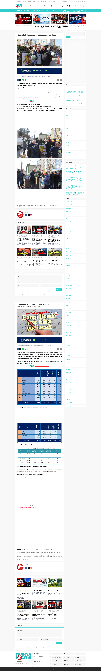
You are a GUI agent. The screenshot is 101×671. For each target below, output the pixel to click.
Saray (52, 203)
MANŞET (22, 235)
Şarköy (50, 555)
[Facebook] (72, 1)
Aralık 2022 (68, 349)
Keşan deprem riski (25, 553)
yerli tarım (25, 206)
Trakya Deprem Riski (41, 557)
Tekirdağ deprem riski (41, 556)
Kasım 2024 (68, 271)
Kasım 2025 (68, 231)
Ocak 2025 (68, 265)
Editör (26, 212)
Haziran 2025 (69, 248)
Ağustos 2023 (69, 322)
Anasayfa (20, 306)
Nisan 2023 (68, 335)
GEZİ (67, 128)
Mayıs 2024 (68, 292)
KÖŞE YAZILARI (69, 135)
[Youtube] (78, 1)
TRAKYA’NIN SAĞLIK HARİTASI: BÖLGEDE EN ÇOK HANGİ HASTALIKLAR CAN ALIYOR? (75, 92)
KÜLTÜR (67, 138)
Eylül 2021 (68, 399)
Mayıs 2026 (68, 211)
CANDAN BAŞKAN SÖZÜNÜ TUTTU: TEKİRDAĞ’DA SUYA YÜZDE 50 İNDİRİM (24, 26)
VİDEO (67, 155)
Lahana (39, 203)
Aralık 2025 (68, 228)
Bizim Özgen (28, 203)
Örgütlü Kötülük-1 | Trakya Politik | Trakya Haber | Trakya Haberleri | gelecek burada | (74, 172)
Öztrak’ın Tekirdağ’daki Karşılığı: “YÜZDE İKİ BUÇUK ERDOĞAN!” (23, 239)
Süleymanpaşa (19, 556)
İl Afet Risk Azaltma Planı (45, 552)
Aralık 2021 (68, 389)
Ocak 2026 (68, 225)
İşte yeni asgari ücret (70, 192)
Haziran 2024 (69, 288)
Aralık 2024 (68, 268)
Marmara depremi (45, 555)
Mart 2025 (68, 258)
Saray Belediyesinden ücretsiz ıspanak (34, 205)
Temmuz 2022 (69, 365)
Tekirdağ (35, 556)
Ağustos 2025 (69, 241)
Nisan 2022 (68, 376)
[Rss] (82, 1)
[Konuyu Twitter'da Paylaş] (20, 80)
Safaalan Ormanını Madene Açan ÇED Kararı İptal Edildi (54, 591)
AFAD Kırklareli (38, 549)
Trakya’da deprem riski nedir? (26, 477)
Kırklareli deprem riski (37, 553)
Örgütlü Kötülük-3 (69, 165)
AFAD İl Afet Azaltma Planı (30, 549)
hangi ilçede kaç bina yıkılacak (24, 552)
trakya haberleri (53, 557)
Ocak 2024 (68, 305)
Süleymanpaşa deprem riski (28, 556)
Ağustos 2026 (69, 201)
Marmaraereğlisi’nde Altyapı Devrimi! (59, 25)
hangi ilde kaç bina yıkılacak (36, 552)
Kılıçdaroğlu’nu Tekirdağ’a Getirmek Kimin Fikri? (54, 613)
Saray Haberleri (49, 205)
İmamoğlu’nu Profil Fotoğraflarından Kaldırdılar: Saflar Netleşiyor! (39, 239)
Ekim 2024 (68, 275)
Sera (53, 205)
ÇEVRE (49, 257)
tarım (59, 205)
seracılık (56, 205)
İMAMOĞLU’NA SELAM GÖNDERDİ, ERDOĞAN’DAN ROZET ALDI (23, 593)
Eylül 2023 (68, 318)
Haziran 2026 (69, 208)
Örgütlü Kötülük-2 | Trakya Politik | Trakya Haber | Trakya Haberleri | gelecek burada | (74, 167)
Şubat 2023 (68, 342)
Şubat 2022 (68, 382)
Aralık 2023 (68, 308)
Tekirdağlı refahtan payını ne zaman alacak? (39, 261)
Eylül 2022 (68, 359)
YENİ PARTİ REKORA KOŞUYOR (39, 590)
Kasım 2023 (68, 312)
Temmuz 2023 (69, 325)
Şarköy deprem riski (55, 555)
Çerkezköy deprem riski (51, 549)
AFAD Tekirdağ (44, 549)
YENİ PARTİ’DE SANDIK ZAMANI (72, 88)
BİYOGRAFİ (68, 112)
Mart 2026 (68, 218)
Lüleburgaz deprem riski (36, 555)
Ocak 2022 (68, 386)
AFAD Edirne (24, 549)
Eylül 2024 (68, 278)
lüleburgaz (30, 555)
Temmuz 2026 (69, 204)
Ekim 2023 (68, 315)
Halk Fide (32, 203)
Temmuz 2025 (69, 245)
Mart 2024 (68, 298)
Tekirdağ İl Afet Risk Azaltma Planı (51, 556)
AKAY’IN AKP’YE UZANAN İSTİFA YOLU (34, 10)
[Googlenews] (85, 1)
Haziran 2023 (68, 329)
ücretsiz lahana (19, 206)
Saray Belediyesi (56, 203)
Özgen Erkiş (48, 203)
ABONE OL (29, 80)
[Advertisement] (7, 27)
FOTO (67, 125)
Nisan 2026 (68, 214)
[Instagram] (76, 1)
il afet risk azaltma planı (54, 552)
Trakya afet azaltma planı (32, 557)
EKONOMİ (34, 257)
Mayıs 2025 (68, 251)
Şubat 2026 (68, 221)
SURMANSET (68, 152)
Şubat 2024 (68, 302)
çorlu (57, 549)
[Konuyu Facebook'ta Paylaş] (18, 80)
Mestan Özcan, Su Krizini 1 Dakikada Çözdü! (23, 262)
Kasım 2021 (68, 392)
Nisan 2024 (68, 295)
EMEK (67, 122)
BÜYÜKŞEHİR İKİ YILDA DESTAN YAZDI (77, 25)
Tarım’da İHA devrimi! (53, 260)
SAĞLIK (67, 145)
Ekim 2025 (68, 235)
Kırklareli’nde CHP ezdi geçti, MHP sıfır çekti (75, 177)
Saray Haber (43, 205)
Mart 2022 (68, 379)
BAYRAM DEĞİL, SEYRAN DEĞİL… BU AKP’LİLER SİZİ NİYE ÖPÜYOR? (54, 240)
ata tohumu (24, 203)
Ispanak (36, 203)
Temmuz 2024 (69, 285)
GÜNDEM (18, 235)
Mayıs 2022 (68, 372)
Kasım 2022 (68, 352)
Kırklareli (31, 553)
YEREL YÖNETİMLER (70, 158)
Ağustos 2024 (69, 282)
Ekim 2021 (68, 396)
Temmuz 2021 (69, 406)
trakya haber (47, 557)
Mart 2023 (68, 339)
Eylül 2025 (68, 238)
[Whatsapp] (80, 1)
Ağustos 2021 (69, 402)
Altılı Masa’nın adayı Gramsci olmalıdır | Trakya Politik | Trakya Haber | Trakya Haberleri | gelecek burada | (74, 187)
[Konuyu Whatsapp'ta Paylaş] (23, 80)
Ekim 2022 (68, 355)
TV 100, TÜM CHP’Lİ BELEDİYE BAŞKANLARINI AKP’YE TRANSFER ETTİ (41, 26)
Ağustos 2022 (69, 362)
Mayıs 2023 (68, 332)
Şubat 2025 (68, 261)
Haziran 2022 (69, 369)
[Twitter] (74, 1)
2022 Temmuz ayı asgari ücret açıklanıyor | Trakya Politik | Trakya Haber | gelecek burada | (75, 193)
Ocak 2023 (68, 345)
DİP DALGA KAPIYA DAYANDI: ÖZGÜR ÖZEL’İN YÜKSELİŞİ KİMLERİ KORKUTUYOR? (23, 614)
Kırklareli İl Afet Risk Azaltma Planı (48, 553)
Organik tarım (43, 203)
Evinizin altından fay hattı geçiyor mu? (28, 507)
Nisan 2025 (68, 255)
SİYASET (26, 235)
